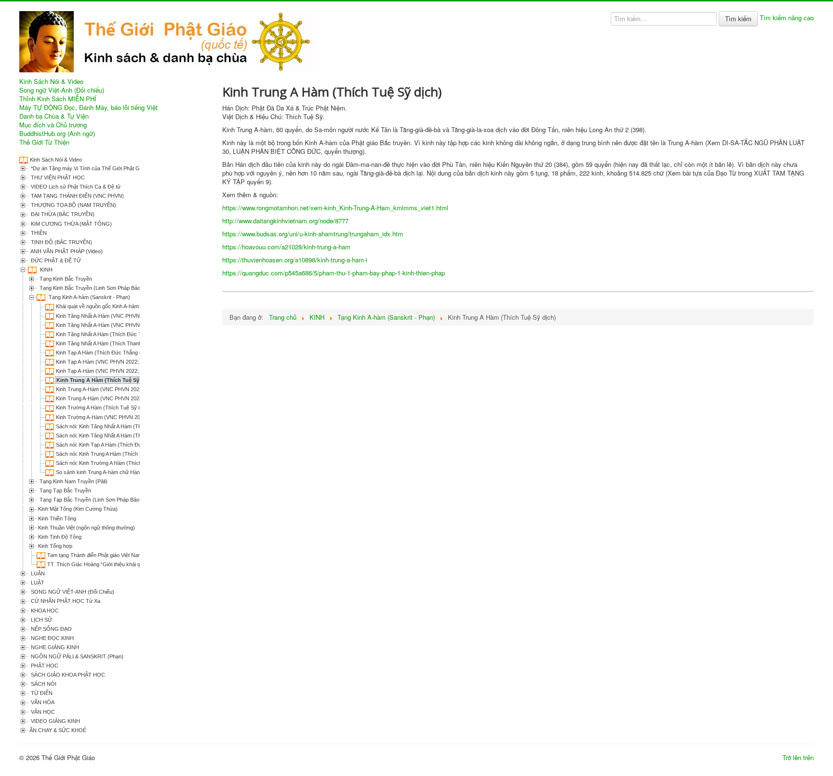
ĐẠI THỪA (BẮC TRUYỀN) (61, 214)
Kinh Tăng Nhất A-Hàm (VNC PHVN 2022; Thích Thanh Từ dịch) (131, 316)
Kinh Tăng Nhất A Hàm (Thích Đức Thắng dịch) (111, 334)
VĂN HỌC (42, 712)
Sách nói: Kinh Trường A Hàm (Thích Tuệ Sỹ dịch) (114, 463)
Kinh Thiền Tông (57, 518)
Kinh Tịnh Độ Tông (59, 537)
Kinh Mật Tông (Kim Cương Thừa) (78, 509)
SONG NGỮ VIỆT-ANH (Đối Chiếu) (71, 592)
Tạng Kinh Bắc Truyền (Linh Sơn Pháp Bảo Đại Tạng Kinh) (107, 288)
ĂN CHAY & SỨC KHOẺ (57, 730)
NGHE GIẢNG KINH (54, 647)
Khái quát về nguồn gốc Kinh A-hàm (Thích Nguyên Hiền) (122, 306)
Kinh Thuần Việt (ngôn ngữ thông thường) (86, 528)
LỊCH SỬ (40, 620)
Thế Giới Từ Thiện (44, 142)
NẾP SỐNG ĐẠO (50, 629)
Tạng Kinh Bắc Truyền (65, 279)
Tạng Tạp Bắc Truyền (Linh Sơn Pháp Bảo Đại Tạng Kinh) (106, 500)
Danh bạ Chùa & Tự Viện (54, 116)
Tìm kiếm (738, 18)
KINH (46, 269)
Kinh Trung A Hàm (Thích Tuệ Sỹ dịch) (105, 380)
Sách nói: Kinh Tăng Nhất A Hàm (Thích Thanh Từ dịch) (121, 435)
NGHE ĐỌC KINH (51, 638)
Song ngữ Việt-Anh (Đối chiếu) (61, 90)
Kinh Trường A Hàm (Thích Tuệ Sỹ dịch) (103, 407)
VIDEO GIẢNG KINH (54, 721)
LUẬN (37, 573)
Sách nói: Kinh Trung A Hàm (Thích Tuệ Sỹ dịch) (112, 454)
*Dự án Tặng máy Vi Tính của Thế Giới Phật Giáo (88, 168)
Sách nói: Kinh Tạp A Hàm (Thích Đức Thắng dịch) (115, 445)
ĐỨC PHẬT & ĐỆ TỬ (55, 260)
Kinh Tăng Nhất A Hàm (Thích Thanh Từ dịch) (109, 343)
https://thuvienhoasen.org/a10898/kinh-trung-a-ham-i (294, 259)
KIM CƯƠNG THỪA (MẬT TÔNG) (70, 224)
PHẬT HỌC (43, 665)
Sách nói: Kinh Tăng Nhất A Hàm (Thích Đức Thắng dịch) (122, 426)
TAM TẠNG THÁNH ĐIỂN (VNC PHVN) (76, 196)
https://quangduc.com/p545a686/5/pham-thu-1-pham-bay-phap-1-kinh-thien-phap (333, 272)
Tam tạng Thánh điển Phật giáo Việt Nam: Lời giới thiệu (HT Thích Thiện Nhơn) (139, 555)
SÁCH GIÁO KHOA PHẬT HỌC (67, 675)
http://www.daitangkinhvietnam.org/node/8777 (285, 220)
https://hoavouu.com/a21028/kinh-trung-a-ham (286, 246)
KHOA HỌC (44, 610)
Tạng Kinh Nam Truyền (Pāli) (72, 481)
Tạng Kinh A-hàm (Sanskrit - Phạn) (88, 297)
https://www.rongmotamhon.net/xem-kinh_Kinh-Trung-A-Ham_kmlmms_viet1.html (335, 207)
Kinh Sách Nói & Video (51, 81)
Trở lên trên (798, 757)
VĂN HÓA (41, 702)
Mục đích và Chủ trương (53, 125)
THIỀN (38, 233)
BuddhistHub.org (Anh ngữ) (57, 133)
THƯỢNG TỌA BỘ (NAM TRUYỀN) (72, 205)
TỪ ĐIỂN (41, 693)
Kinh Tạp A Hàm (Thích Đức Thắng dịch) (103, 352)
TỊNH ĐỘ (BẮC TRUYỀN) (60, 242)
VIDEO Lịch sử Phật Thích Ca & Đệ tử (75, 187)
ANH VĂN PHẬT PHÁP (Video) (66, 251)
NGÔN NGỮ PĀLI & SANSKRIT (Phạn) (76, 656)
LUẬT (36, 582)
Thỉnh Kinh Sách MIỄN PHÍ (57, 99)
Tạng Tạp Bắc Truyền (64, 490)
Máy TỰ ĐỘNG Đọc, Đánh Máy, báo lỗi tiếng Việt (88, 107)
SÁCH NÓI (42, 684)
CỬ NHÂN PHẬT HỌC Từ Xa (64, 601)
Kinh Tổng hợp (55, 546)
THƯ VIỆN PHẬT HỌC (57, 177)
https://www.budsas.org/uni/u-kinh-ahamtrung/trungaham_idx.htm (312, 233)
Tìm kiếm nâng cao (787, 17)
